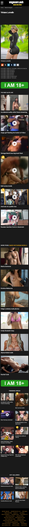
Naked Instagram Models (18, 245)
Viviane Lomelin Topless (9, 78)
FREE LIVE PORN (8, 513)
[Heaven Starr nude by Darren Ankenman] (21, 481)
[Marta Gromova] (14, 256)
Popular (17, 427)
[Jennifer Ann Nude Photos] (21, 495)
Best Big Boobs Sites (20, 517)
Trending (3, 157)
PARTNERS (24, 511)
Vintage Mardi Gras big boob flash (12, 153)
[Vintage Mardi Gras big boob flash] (14, 144)
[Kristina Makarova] (14, 278)
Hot (3, 411)
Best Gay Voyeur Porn (9, 517)
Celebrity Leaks (20, 519)
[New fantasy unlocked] (7, 414)
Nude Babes (24, 523)
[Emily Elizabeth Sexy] (14, 320)
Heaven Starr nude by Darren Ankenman (21, 487)
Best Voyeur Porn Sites (10, 519)
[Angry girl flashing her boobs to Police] (14, 123)
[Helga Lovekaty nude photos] (14, 299)
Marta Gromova (6, 266)
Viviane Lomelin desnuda (19, 68)
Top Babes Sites (15, 514)
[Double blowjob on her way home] (21, 416)
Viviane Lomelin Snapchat (9, 76)
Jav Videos (22, 513)
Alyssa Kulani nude (7, 353)
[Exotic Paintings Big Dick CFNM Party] (7, 449)
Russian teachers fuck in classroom (12, 227)
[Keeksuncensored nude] (7, 481)
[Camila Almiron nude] (7, 495)
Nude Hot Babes (15, 525)
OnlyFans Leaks (15, 523)
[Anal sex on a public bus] (14, 197)
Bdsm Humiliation (6, 514)
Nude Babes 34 (24, 514)
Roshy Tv (16, 513)
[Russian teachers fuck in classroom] (14, 217)
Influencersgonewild (7, 520)
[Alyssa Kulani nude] (14, 342)
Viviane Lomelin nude (8, 73)
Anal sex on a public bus (8, 206)
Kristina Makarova (7, 288)
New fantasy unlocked (6, 420)
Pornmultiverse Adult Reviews (11, 522)
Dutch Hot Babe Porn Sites (20, 520)
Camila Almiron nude (6, 501)
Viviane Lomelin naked (8, 71)
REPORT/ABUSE (5, 511)
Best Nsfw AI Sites (6, 523)
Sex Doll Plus (24, 525)
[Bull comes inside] (14, 170)
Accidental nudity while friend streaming (14, 112)
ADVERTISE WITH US (15, 511)
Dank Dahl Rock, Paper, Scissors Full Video (7, 442)
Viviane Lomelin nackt (8, 70)
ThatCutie (22, 522)
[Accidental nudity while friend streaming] (14, 102)
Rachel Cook (5, 374)
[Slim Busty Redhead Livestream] (21, 449)
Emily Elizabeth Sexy (7, 331)
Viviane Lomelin (6, 68)
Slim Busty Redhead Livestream (20, 455)
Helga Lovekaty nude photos (10, 309)
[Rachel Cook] (14, 364)
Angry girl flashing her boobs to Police (13, 133)
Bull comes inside (6, 186)
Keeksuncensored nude (7, 486)
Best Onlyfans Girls (6, 525)
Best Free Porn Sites (10, 516)
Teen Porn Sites (19, 516)
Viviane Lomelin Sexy (8, 74)
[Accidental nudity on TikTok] (21, 430)
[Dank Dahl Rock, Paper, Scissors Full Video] (7, 433)
